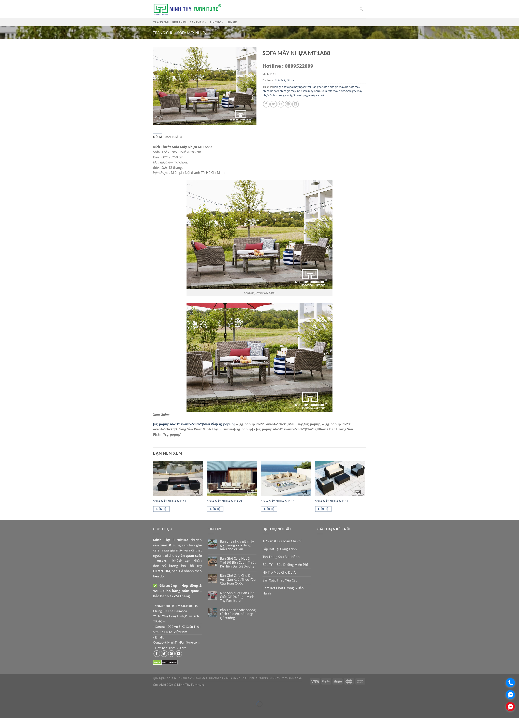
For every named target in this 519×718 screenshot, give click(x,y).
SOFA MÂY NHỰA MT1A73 (224, 501)
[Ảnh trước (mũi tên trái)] (4, 711)
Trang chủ (161, 22)
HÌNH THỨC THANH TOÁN (286, 678)
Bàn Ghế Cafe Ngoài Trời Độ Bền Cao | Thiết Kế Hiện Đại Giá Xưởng (238, 562)
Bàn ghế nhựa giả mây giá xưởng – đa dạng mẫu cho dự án (237, 545)
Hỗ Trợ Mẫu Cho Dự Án (280, 572)
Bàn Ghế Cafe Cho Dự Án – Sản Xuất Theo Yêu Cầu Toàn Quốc (238, 580)
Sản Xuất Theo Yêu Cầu (280, 580)
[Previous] (153, 489)
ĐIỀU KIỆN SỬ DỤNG (255, 678)
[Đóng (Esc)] (4, 694)
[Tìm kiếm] (361, 9)
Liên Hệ (161, 509)
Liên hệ (232, 22)
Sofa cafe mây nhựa (333, 91)
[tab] (157, 137)
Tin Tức (215, 22)
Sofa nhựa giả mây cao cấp (309, 95)
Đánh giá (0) (173, 137)
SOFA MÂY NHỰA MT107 (277, 501)
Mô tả (157, 137)
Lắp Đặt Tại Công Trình (280, 549)
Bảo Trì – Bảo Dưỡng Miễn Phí (285, 564)
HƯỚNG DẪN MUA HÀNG (224, 678)
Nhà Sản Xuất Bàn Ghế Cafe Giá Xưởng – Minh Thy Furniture (237, 597)
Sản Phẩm (197, 22)
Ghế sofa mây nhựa (309, 91)
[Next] (365, 489)
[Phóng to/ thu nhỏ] (15, 694)
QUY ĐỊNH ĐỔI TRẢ (165, 678)
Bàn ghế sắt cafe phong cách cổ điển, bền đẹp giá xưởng (238, 614)
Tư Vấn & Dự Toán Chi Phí (282, 541)
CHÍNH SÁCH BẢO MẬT (193, 678)
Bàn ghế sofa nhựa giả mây (328, 87)
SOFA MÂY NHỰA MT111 (169, 501)
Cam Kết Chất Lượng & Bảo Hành (283, 590)
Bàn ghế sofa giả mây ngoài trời (292, 87)
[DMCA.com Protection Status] (165, 662)
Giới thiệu (179, 22)
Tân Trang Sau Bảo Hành (281, 557)
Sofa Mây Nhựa (191, 32)
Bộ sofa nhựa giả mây (283, 91)
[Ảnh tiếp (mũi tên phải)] (15, 711)
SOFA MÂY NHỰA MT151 (331, 501)
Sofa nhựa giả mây (281, 95)
